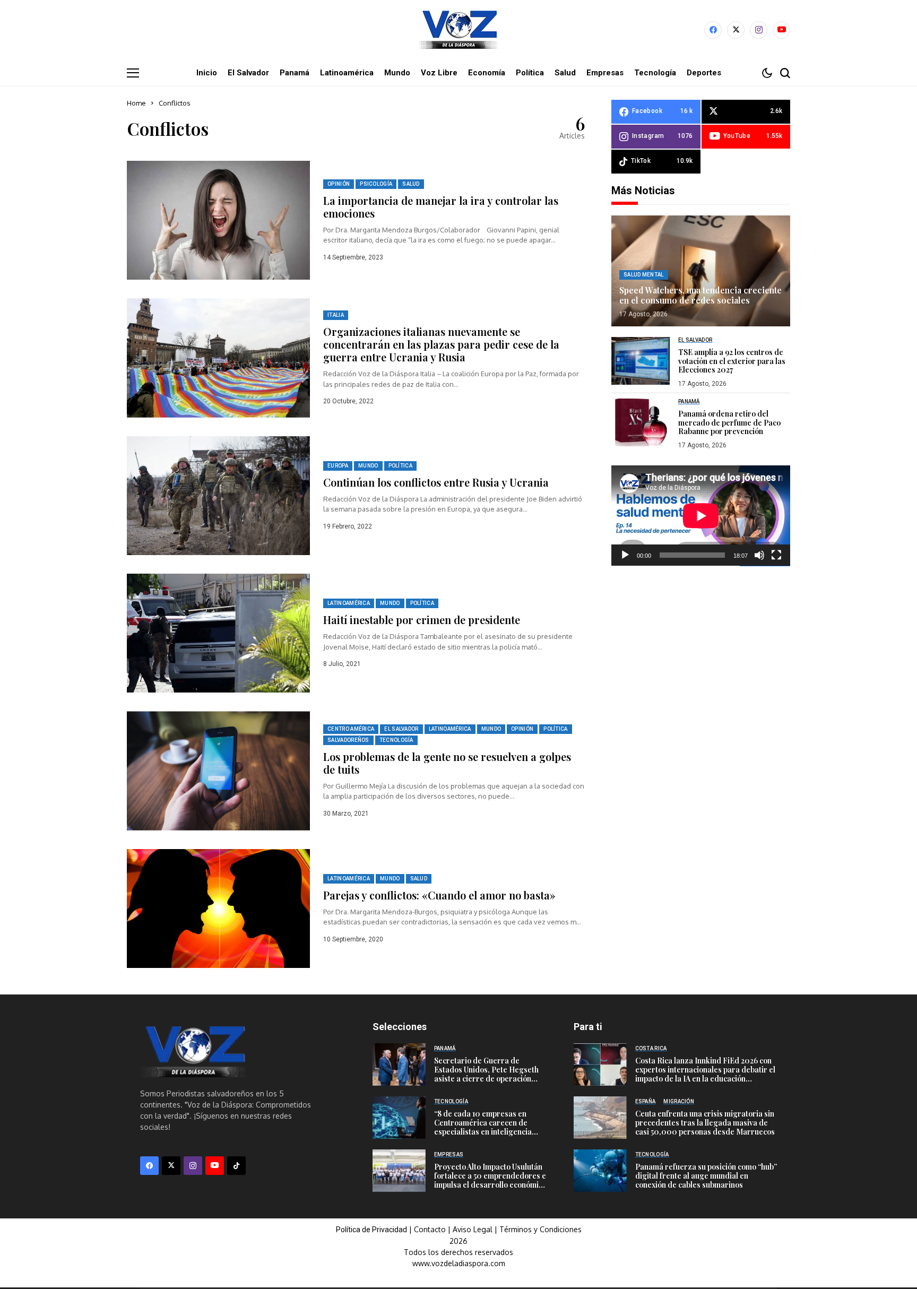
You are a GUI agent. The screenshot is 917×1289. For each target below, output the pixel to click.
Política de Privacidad (371, 1229)
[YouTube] (781, 30)
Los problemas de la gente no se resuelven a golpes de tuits (447, 762)
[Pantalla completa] (776, 555)
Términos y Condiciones (540, 1229)
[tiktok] (236, 1165)
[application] (700, 515)
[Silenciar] (759, 555)
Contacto (431, 1229)
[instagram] (758, 30)
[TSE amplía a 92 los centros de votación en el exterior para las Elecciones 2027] (640, 361)
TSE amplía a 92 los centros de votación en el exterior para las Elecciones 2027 (731, 361)
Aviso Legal (472, 1229)
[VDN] (458, 30)
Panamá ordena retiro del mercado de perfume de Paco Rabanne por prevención (729, 423)
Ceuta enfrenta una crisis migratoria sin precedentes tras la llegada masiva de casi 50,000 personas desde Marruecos (705, 1123)
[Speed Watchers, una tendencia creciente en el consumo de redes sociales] (700, 270)
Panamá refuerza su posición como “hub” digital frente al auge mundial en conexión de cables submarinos (706, 1176)
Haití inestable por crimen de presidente (421, 619)
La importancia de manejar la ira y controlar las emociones (440, 206)
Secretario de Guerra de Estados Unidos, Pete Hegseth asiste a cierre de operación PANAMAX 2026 (486, 1074)
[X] (736, 30)
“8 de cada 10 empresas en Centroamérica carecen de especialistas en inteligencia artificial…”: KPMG (483, 1127)
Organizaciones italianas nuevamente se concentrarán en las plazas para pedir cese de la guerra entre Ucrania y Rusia (441, 344)
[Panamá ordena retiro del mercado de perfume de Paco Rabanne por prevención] (640, 422)
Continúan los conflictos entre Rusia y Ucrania (436, 482)
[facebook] (713, 30)
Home (136, 103)
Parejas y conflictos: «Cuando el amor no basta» (439, 895)
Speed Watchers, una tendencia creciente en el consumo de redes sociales (700, 295)
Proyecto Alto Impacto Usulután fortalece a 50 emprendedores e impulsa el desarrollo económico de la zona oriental (490, 1180)
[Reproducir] (625, 555)
